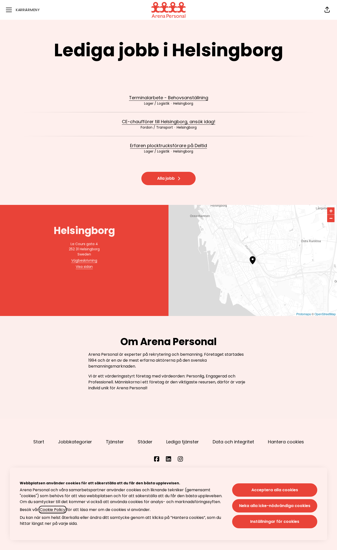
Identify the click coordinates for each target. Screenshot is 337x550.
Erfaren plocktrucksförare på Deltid (168, 145)
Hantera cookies (286, 442)
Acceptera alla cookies (274, 490)
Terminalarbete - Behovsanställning (168, 98)
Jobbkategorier (75, 442)
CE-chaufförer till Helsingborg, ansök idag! (168, 121)
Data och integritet (233, 442)
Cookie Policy (52, 509)
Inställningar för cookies (274, 521)
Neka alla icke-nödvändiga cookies (274, 506)
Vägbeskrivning (84, 260)
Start (38, 442)
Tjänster (115, 442)
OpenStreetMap (325, 314)
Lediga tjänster (182, 442)
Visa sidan (84, 266)
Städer (145, 442)
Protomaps (303, 314)
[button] (327, 10)
